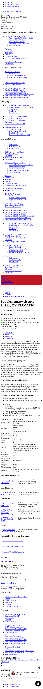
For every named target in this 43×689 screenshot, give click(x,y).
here (10, 587)
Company (8, 604)
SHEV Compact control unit (14, 627)
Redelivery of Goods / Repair (14, 152)
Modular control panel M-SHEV (16, 629)
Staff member (13, 145)
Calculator (4, 276)
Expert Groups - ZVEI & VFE (15, 124)
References (8, 122)
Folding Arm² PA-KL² (12, 616)
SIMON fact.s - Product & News (16, 116)
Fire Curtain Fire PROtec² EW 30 (16, 90)
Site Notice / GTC (15, 146)
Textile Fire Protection (12, 72)
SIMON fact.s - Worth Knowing (15, 120)
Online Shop (9, 159)
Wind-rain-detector (11, 632)
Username (4, 674)
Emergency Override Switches (15, 631)
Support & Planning (15, 129)
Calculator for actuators (17, 42)
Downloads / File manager (13, 62)
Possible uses (13, 74)
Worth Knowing (10, 600)
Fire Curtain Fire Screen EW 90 (15, 92)
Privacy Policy (14, 148)
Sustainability (13, 109)
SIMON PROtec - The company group (18, 105)
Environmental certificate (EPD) (19, 135)
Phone (3, 278)
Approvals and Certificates (18, 77)
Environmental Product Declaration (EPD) (7, 519)
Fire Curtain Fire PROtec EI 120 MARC (18, 97)
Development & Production (18, 131)
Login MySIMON (7, 282)
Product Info (9, 333)
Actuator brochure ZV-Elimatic (8, 482)
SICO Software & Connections (15, 58)
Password (4, 676)
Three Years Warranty (12, 154)
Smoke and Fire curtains (13, 81)
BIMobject (8, 156)
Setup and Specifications (17, 40)
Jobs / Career (13, 113)
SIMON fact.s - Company (13, 118)
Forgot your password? (12, 686)
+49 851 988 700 (8, 561)
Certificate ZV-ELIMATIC (7, 505)
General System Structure (17, 75)
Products (8, 620)
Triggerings (9, 53)
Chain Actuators (10, 621)
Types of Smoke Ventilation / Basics (21, 38)
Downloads (9, 338)
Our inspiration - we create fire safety (21, 107)
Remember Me (6, 679)
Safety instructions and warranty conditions (9, 531)
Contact (7, 143)
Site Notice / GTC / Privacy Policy (16, 597)
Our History (13, 111)
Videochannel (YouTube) (13, 157)
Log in (3, 681)
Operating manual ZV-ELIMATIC (8, 493)
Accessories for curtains (13, 84)
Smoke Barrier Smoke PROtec (15, 83)
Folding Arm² (9, 618)
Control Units (9, 51)
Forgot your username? (12, 684)
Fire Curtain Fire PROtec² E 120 (16, 88)
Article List (8, 336)
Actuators (8, 49)
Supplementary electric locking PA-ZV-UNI (19, 651)
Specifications (9, 64)
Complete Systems (11, 56)
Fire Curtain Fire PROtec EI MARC (17, 643)
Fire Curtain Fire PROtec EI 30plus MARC (19, 94)
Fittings (7, 54)
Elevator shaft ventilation (13, 647)
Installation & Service (16, 133)
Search (3, 284)
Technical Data (10, 334)
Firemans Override (11, 654)
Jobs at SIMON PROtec (13, 12)
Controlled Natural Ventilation (19, 44)
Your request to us (8, 583)
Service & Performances (13, 127)
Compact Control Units (12, 625)
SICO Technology (15, 45)
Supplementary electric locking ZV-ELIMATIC (20, 652)
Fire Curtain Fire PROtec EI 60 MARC (18, 95)
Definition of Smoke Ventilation (15, 36)
